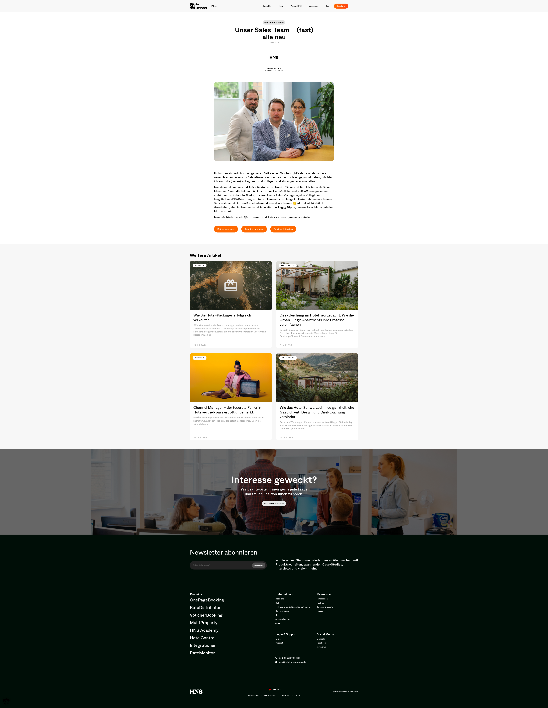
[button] (6, 701)
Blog (214, 6)
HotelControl (203, 637)
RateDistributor (205, 607)
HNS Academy (204, 630)
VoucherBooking (206, 615)
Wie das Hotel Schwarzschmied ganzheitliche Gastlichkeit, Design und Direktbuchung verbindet (317, 412)
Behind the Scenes (274, 22)
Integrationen (203, 645)
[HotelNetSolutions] (196, 691)
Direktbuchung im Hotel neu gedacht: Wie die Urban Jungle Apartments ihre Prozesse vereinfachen (317, 319)
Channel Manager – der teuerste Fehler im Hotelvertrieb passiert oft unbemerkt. (227, 410)
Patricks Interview (283, 229)
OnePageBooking (207, 599)
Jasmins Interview (254, 229)
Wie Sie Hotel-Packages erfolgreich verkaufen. (222, 317)
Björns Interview (225, 229)
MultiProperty (203, 622)
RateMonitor (202, 652)
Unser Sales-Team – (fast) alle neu (274, 33)
